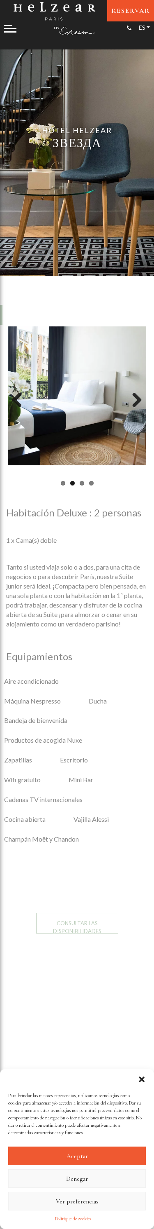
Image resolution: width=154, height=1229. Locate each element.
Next (134, 400)
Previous (20, 400)
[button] (142, 1079)
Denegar (77, 1178)
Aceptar (77, 1156)
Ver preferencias (77, 1201)
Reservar (130, 11)
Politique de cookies (73, 1219)
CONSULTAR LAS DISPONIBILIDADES (77, 926)
